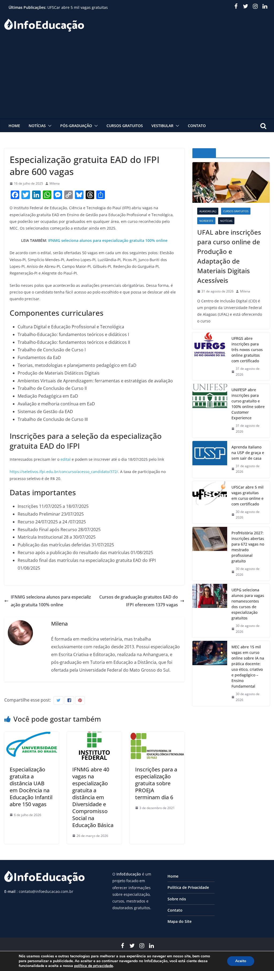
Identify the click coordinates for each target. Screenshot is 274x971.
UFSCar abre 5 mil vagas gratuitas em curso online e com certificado (77, 10)
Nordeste (206, 221)
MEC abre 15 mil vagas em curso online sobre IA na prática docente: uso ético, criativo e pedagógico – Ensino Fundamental (247, 666)
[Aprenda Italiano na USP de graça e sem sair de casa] (209, 459)
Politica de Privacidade (188, 887)
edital (65, 459)
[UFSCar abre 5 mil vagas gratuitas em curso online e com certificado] (209, 502)
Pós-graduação (76, 125)
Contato (197, 125)
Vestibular (162, 125)
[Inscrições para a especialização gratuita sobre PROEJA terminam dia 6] (157, 735)
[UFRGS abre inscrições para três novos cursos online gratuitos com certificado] (209, 356)
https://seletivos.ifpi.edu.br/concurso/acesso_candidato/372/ (64, 471)
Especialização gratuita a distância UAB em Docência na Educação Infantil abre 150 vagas (31, 787)
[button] (49, 126)
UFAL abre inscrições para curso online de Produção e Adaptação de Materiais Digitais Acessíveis (229, 256)
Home (14, 125)
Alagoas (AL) (207, 211)
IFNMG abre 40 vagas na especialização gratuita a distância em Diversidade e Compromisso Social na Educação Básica (92, 797)
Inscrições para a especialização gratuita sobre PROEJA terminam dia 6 (156, 783)
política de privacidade (93, 965)
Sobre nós (177, 898)
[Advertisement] (137, 78)
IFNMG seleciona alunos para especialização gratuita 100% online (108, 240)
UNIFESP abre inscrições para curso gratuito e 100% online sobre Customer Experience (248, 403)
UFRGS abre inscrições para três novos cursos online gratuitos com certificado (247, 349)
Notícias (37, 125)
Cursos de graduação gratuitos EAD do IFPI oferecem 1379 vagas (138, 601)
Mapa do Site (180, 921)
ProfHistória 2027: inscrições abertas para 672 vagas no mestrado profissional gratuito (247, 546)
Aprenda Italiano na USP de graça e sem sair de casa (247, 452)
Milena (55, 183)
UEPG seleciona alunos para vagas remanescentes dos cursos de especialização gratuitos (247, 603)
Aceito (240, 961)
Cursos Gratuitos (124, 125)
